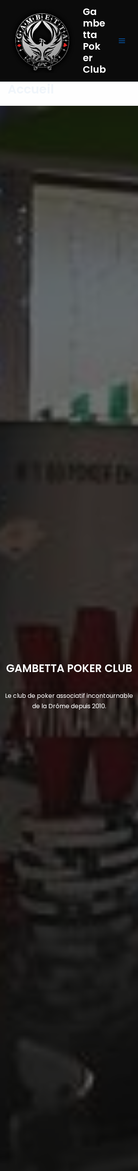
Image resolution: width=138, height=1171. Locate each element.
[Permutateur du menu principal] (121, 40)
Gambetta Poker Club (94, 40)
